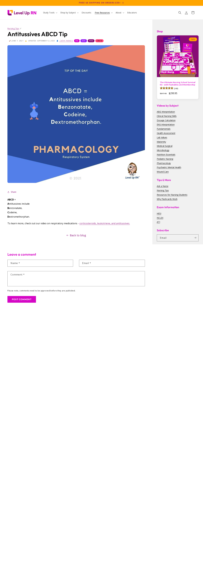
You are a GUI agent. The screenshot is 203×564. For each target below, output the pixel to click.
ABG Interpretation (166, 111)
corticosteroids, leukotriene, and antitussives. (104, 223)
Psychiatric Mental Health (169, 167)
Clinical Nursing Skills (167, 115)
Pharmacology (164, 163)
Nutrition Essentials (166, 154)
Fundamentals (163, 128)
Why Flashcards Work (167, 198)
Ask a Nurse (162, 186)
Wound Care (163, 171)
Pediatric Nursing (165, 158)
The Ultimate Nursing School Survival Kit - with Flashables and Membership (177, 83)
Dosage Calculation (166, 120)
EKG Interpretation (166, 124)
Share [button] (13, 191)
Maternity (161, 141)
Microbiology (163, 150)
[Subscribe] (195, 237)
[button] (50, 13)
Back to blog (78, 235)
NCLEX (160, 217)
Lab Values (162, 137)
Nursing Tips (163, 190)
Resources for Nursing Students (172, 194)
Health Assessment (166, 133)
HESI (159, 213)
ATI (158, 222)
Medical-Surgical (164, 145)
